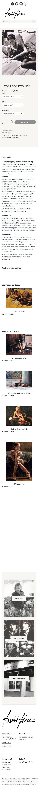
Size (3, 93)
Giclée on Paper (10, 137)
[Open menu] (30, 13)
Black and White (14, 135)
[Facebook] (16, 3)
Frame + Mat (6, 110)
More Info (19, 318)
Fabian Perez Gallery (19, 678)
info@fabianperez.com (26, 737)
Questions (22, 739)
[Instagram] (12, 3)
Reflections (23, 135)
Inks (17, 137)
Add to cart (25, 122)
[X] (32, 762)
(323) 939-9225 (6, 746)
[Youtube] (21, 3)
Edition (4, 102)
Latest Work (18, 598)
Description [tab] (6, 157)
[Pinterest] (29, 762)
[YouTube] (26, 762)
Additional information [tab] (11, 268)
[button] (34, 33)
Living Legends (19, 638)
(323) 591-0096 (6, 743)
